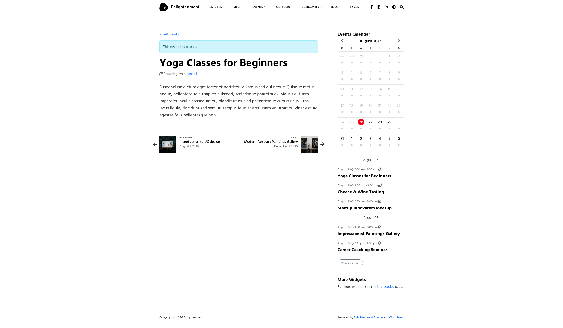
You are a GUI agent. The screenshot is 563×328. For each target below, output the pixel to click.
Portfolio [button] (282, 6)
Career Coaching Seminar (362, 250)
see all (192, 74)
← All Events (169, 34)
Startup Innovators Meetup (365, 208)
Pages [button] (354, 6)
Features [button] (215, 6)
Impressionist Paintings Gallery (369, 233)
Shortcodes (385, 287)
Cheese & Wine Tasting (361, 192)
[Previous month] (342, 41)
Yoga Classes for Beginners (364, 176)
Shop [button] (237, 6)
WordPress (396, 317)
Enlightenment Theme (368, 317)
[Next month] (399, 41)
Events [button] (257, 6)
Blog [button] (334, 6)
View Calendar (350, 263)
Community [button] (310, 6)
